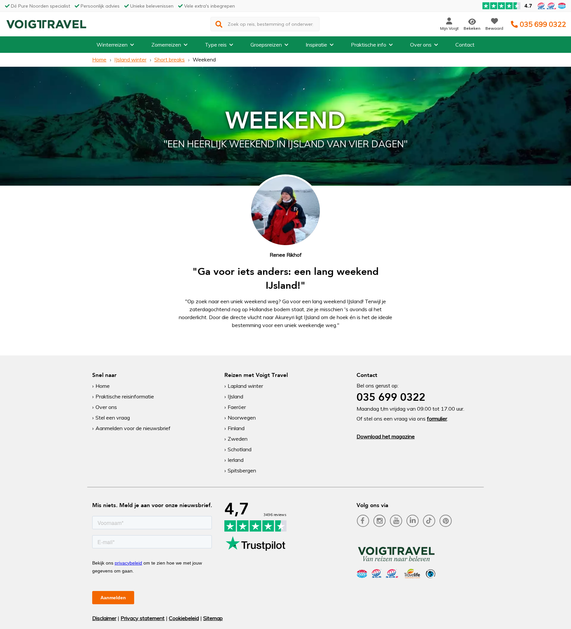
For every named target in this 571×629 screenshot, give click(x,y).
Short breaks (169, 59)
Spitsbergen (242, 470)
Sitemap (213, 618)
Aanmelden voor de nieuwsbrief (133, 428)
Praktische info (368, 44)
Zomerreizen (166, 44)
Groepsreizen (266, 44)
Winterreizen (112, 44)
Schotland (239, 449)
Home (99, 59)
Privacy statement (143, 618)
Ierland (236, 460)
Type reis (216, 44)
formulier (437, 418)
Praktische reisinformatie (124, 396)
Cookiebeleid (184, 618)
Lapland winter (245, 386)
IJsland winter (130, 59)
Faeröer (237, 407)
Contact (465, 44)
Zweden (237, 438)
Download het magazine (386, 436)
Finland (236, 428)
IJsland (235, 396)
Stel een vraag (112, 417)
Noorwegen (242, 417)
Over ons (421, 44)
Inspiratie (316, 44)
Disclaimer (104, 618)
